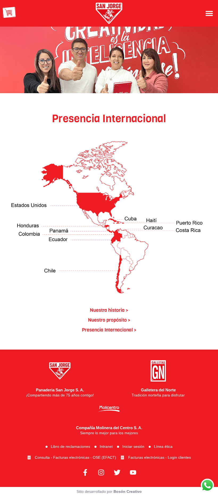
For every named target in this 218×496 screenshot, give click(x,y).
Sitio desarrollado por (109, 491)
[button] (209, 13)
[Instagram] (101, 472)
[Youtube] (133, 472)
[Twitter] (117, 472)
